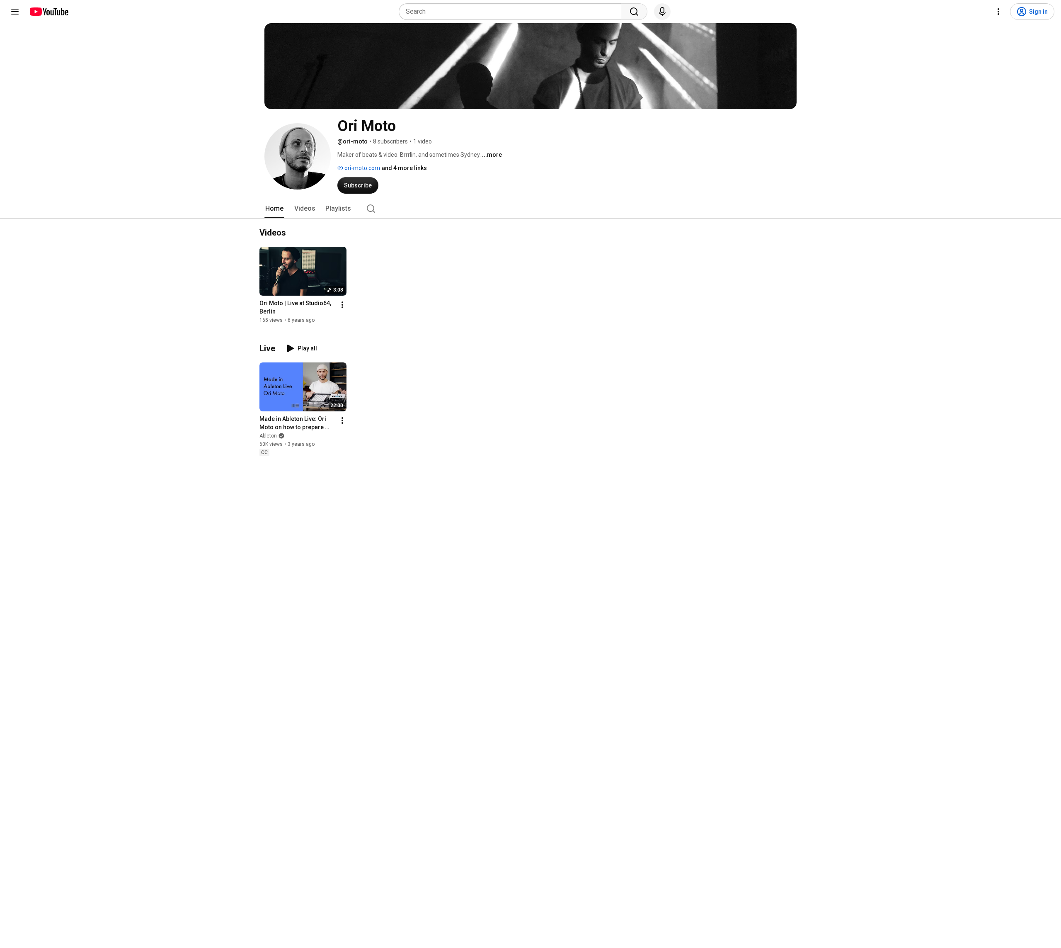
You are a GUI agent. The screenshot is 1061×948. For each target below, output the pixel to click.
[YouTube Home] (48, 11)
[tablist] (530, 209)
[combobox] (512, 12)
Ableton (268, 436)
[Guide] (15, 12)
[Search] (634, 11)
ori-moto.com (361, 168)
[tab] (274, 209)
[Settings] (998, 12)
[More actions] (342, 305)
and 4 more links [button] (404, 168)
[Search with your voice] (662, 11)
